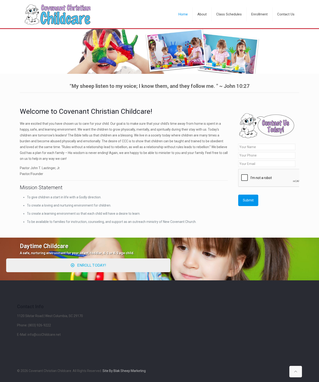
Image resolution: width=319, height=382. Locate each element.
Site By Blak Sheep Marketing (124, 371)
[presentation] (273, 178)
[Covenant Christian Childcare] (58, 14)
